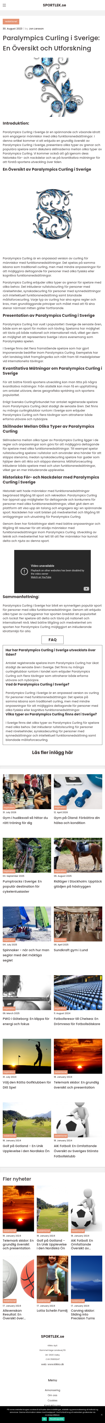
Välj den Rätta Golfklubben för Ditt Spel (27, 1085)
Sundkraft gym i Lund (71, 950)
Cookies (52, 1400)
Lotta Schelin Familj (52, 1311)
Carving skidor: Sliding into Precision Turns (83, 1314)
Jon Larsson (36, 28)
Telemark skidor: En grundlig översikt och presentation (76, 1085)
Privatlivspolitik (56, 1419)
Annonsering (52, 1390)
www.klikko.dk (56, 1364)
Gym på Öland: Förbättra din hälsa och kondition (77, 820)
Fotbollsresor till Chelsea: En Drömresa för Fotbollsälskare (77, 1021)
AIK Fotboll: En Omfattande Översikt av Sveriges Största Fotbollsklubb (76, 1151)
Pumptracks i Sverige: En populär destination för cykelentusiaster (22, 886)
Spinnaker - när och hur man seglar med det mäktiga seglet (26, 955)
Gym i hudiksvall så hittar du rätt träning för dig (25, 820)
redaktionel (11, 21)
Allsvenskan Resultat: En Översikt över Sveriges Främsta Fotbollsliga (16, 1314)
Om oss (52, 1395)
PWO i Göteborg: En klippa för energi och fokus (26, 1021)
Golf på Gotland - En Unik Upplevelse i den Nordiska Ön (26, 1148)
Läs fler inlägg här (52, 752)
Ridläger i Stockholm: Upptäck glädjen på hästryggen (78, 884)
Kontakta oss (52, 1405)
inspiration (9, 807)
